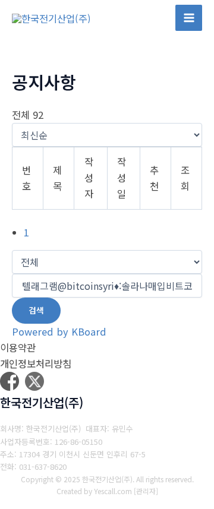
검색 (36, 310)
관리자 (146, 491)
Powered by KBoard (59, 331)
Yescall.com (113, 491)
